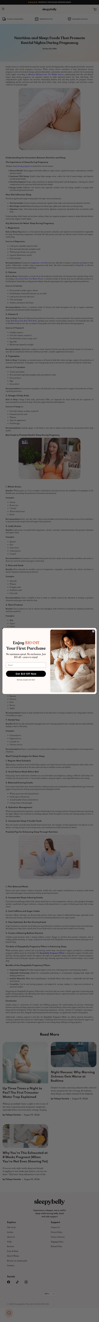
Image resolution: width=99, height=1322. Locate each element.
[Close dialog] (93, 631)
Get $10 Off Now (26, 673)
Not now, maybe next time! (26, 680)
